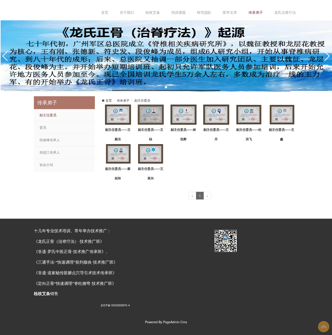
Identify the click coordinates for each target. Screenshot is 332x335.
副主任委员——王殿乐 (118, 134)
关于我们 (127, 12)
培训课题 (178, 12)
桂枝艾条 (152, 12)
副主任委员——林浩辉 (183, 134)
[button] (166, 87)
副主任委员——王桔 (150, 134)
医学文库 (230, 12)
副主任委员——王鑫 (281, 134)
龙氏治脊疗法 (285, 12)
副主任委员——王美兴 (150, 173)
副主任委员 (48, 115)
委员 (43, 127)
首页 (104, 12)
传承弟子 (255, 12)
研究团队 (204, 12)
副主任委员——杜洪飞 (249, 134)
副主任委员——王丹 (216, 134)
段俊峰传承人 (50, 140)
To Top (323, 326)
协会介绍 (46, 165)
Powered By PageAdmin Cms (166, 322)
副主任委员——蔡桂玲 (118, 173)
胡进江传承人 (50, 152)
